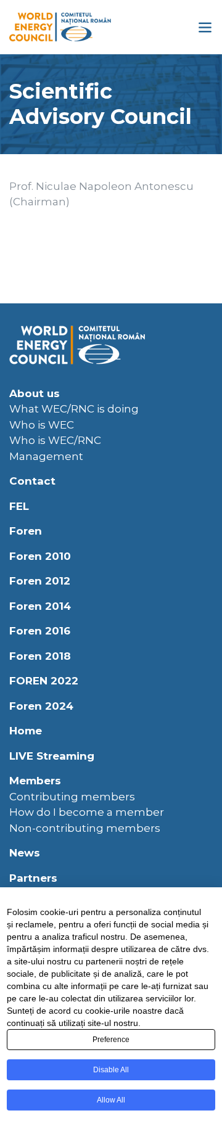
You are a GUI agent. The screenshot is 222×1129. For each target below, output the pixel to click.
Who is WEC (41, 425)
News (24, 853)
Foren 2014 (40, 606)
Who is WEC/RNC (55, 440)
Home (25, 731)
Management (46, 456)
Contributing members (72, 796)
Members (35, 780)
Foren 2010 (40, 556)
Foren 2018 (40, 656)
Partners (33, 878)
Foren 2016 (39, 631)
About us (34, 393)
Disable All (111, 1069)
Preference (111, 1039)
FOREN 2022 (43, 681)
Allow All (111, 1100)
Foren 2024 (41, 706)
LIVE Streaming (51, 756)
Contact (32, 481)
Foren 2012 (39, 581)
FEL (19, 506)
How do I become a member (86, 812)
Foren (25, 531)
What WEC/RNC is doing (74, 409)
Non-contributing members (84, 828)
